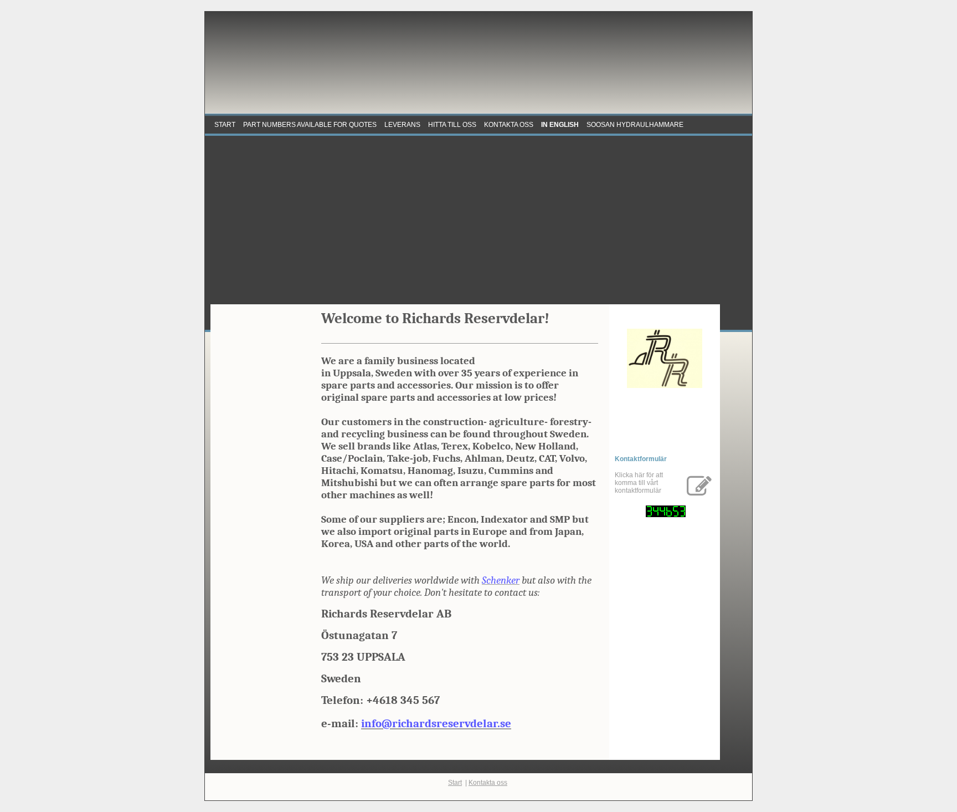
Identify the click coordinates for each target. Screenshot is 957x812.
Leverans (402, 125)
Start (224, 125)
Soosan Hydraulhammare (634, 125)
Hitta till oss (452, 125)
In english (560, 125)
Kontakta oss (508, 125)
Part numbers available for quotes (310, 125)
